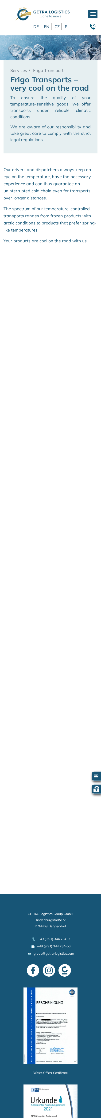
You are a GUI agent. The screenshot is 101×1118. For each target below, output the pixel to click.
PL (67, 26)
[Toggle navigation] (92, 14)
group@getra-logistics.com (53, 953)
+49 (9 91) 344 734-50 (52, 946)
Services (18, 70)
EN (46, 26)
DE (36, 26)
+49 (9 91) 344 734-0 (53, 939)
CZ (57, 26)
